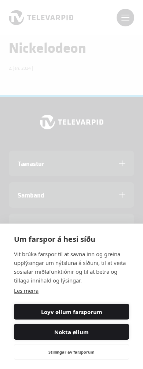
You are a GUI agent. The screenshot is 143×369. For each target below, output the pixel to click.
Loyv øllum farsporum (71, 312)
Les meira (26, 290)
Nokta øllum (71, 332)
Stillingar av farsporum (71, 352)
